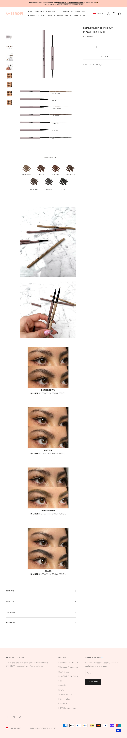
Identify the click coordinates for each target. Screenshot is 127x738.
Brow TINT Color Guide (68, 676)
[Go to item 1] (9, 29)
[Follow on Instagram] (13, 717)
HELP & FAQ (63, 671)
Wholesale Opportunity (68, 667)
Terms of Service (65, 694)
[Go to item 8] (9, 93)
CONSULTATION (62, 15)
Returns (61, 689)
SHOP (30, 12)
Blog (60, 680)
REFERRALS (74, 15)
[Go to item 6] (9, 75)
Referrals (62, 685)
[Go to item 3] (9, 47)
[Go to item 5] (9, 66)
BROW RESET (39, 12)
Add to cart (102, 56)
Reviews (31, 15)
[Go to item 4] (9, 57)
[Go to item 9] (9, 102)
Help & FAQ (41, 15)
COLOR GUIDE (80, 12)
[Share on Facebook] (90, 65)
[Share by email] (100, 65)
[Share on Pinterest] (97, 65)
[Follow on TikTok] (20, 717)
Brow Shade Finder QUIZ (68, 662)
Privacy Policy (64, 698)
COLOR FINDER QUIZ (66, 12)
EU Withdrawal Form (67, 708)
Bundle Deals (51, 12)
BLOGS (82, 15)
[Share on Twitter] (94, 65)
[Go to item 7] (9, 84)
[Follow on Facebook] (7, 717)
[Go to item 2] (9, 38)
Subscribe (93, 681)
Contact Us (62, 703)
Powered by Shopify (49, 728)
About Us (51, 15)
